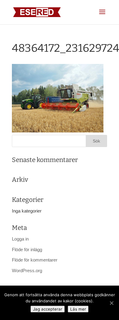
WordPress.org (27, 270)
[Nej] (111, 303)
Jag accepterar (47, 309)
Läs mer (78, 309)
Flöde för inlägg (27, 249)
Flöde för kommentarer (34, 259)
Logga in (20, 238)
